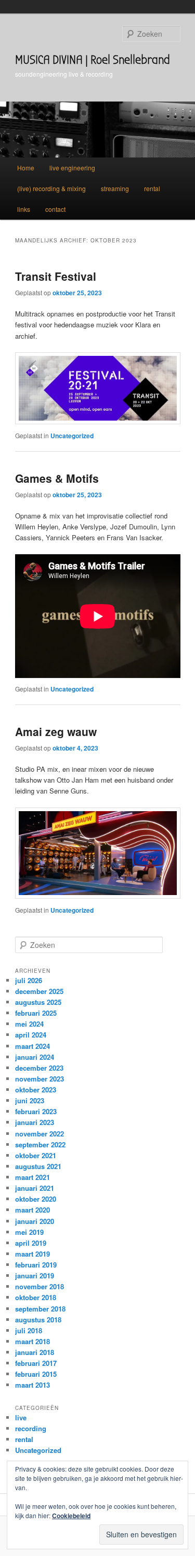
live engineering (72, 167)
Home (25, 167)
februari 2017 (36, 1363)
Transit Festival (55, 276)
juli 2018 (28, 1330)
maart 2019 (32, 1254)
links (23, 209)
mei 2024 (29, 1024)
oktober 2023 (35, 1089)
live (21, 1417)
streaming (115, 188)
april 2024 (30, 1035)
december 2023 (39, 1068)
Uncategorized (72, 435)
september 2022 (40, 1144)
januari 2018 (34, 1352)
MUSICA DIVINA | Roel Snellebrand (92, 59)
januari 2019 (34, 1275)
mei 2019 (29, 1232)
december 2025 (39, 991)
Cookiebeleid (71, 1515)
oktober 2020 (35, 1199)
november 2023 (39, 1079)
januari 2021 (34, 1188)
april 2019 (30, 1243)
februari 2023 (36, 1111)
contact (55, 209)
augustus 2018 (38, 1319)
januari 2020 (34, 1221)
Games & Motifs (57, 478)
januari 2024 (34, 1057)
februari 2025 (36, 1013)
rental (152, 188)
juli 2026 (28, 980)
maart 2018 (32, 1341)
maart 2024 (32, 1046)
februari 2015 (36, 1374)
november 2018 (39, 1286)
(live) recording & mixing (51, 188)
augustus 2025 (38, 1002)
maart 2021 (32, 1177)
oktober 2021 (35, 1155)
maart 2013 (32, 1385)
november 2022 (39, 1134)
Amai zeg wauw (56, 731)
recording (30, 1428)
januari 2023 (34, 1122)
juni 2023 (29, 1100)
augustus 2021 (38, 1166)
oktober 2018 (35, 1297)
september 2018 (40, 1309)
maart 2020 (32, 1210)
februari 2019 (36, 1265)
